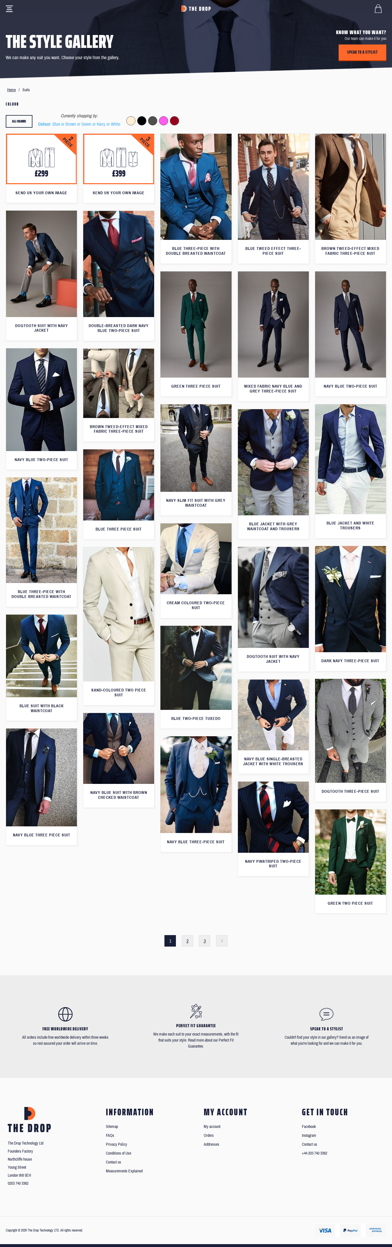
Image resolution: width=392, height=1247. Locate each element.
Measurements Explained (124, 1171)
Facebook (309, 1126)
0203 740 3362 (18, 1183)
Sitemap (112, 1126)
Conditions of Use (118, 1153)
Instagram (309, 1135)
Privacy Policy (116, 1144)
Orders (209, 1135)
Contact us (113, 1162)
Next (222, 941)
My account (212, 1126)
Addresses (211, 1144)
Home (11, 90)
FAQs (110, 1135)
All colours (19, 121)
